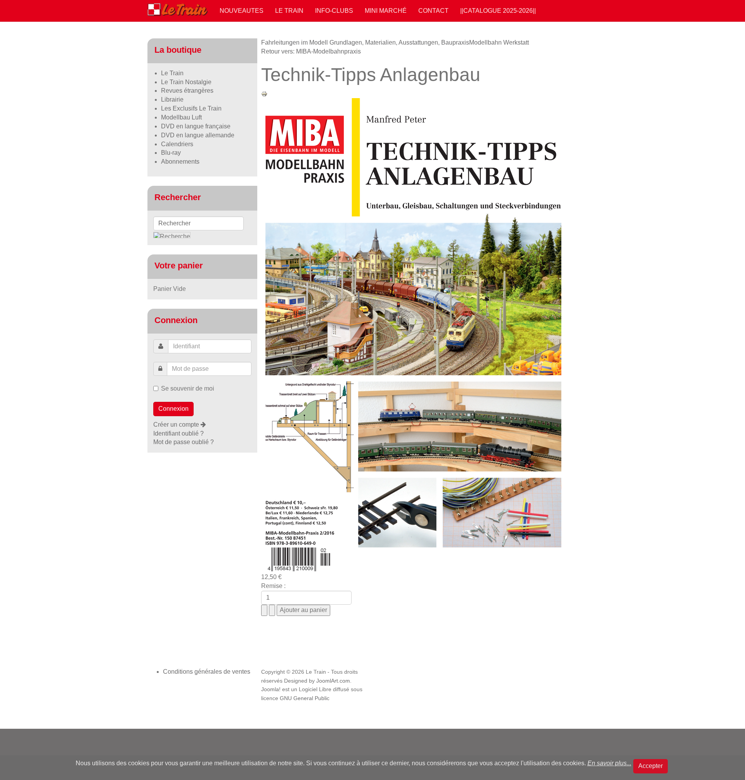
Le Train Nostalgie (186, 82)
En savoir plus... (609, 763)
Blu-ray (171, 152)
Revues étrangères (187, 90)
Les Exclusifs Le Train (191, 108)
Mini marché (386, 10)
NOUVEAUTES (241, 10)
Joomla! (271, 689)
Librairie (172, 99)
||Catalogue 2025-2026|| (498, 10)
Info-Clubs (334, 10)
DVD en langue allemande (197, 135)
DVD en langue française (195, 126)
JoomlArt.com (333, 681)
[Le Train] (177, 8)
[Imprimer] (264, 93)
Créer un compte (177, 424)
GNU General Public (304, 698)
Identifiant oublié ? (178, 433)
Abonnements (180, 161)
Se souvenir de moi (187, 388)
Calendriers (177, 144)
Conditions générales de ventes (206, 671)
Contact (433, 10)
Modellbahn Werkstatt (499, 42)
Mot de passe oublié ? (183, 442)
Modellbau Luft (181, 117)
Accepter (650, 766)
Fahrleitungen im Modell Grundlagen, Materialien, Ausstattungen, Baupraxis (365, 42)
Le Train (289, 10)
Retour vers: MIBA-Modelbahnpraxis (311, 51)
